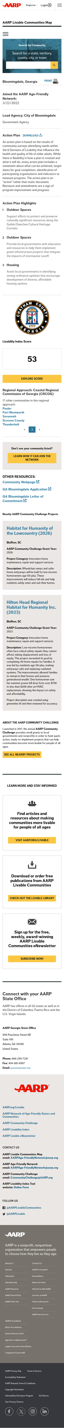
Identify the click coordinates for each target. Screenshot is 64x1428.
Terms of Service (34, 1371)
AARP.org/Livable (13, 1107)
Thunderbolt (11, 424)
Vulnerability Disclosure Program (19, 1395)
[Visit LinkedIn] (44, 1411)
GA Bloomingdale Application (25, 489)
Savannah (9, 416)
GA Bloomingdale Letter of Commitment (23, 498)
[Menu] (5, 34)
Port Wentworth (13, 412)
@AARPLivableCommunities (24, 1207)
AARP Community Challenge (20, 1123)
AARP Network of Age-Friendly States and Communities (29, 1115)
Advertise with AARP (41, 1289)
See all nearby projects (22, 754)
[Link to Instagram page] (33, 1411)
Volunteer (9, 1276)
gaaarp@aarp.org (20, 1068)
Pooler (7, 408)
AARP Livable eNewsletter (19, 1136)
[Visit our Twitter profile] (21, 1411)
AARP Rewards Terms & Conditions (20, 1383)
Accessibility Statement (15, 1377)
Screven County (13, 420)
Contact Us (37, 1263)
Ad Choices (44, 1395)
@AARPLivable (16, 1214)
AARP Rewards (12, 1289)
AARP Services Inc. (40, 1314)
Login (44, 5)
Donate (8, 1269)
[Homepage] (12, 5)
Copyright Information (14, 1389)
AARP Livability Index (16, 1129)
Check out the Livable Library (32, 898)
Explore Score (32, 378)
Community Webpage (19, 482)
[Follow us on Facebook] (9, 1411)
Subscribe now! (32, 958)
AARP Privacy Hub (13, 1371)
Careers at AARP (39, 1295)
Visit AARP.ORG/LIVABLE (32, 840)
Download (30, 135)
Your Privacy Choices (14, 1402)
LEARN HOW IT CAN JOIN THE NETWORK (32, 458)
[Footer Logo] (15, 1234)
